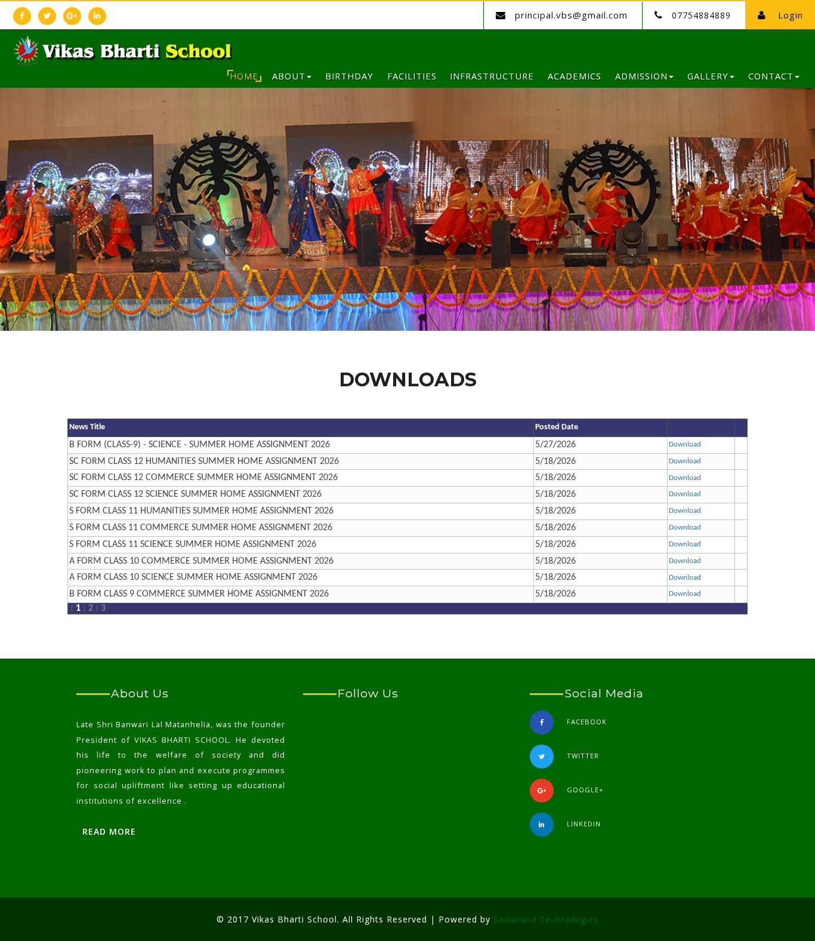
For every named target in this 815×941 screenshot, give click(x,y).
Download (685, 444)
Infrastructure (492, 76)
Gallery (707, 76)
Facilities (412, 76)
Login (789, 15)
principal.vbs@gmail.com (571, 15)
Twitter (583, 755)
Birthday (349, 76)
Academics (574, 76)
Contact (771, 76)
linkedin (584, 823)
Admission (641, 76)
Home (244, 76)
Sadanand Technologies (545, 919)
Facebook (587, 721)
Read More (109, 831)
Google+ (585, 789)
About (288, 76)
